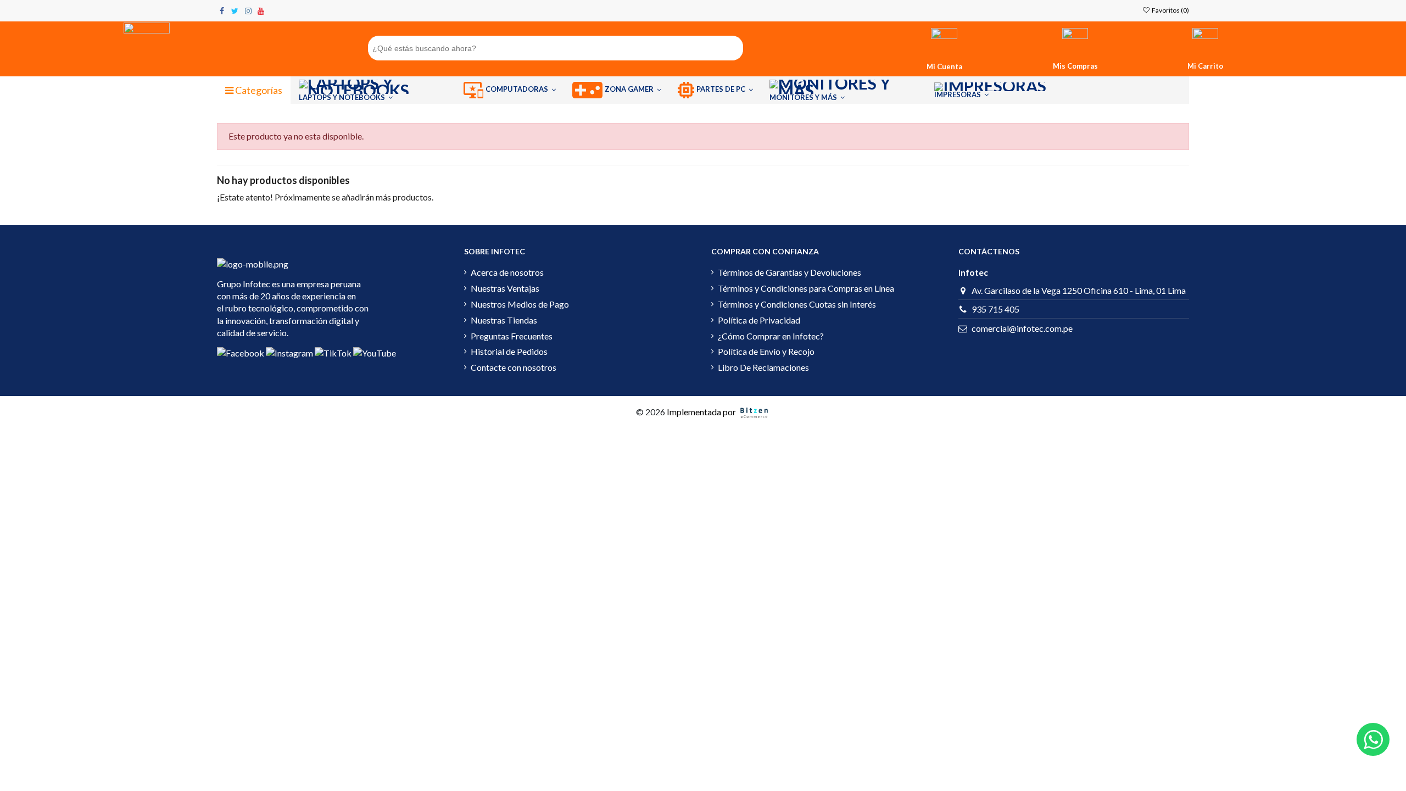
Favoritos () (1170, 10)
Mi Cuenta (944, 66)
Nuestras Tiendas (504, 320)
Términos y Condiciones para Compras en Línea (806, 288)
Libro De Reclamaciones (763, 367)
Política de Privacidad (759, 320)
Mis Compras (1075, 66)
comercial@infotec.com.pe (1022, 328)
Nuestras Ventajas (505, 288)
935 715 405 (995, 309)
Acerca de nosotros (507, 272)
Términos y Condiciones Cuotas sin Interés (797, 304)
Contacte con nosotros (513, 367)
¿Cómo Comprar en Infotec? (771, 336)
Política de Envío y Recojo (766, 351)
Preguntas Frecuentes (512, 336)
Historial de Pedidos (509, 351)
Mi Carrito (1205, 66)
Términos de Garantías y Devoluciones (789, 272)
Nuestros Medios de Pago (520, 304)
